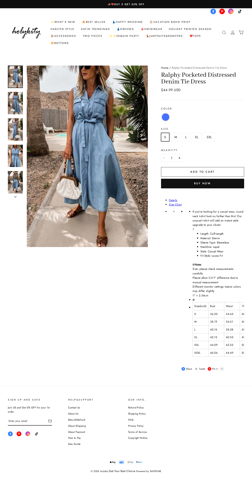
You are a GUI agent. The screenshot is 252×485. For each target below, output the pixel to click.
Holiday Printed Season (190, 29)
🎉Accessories (63, 36)
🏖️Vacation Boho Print (170, 22)
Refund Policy (136, 407)
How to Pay (74, 438)
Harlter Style (62, 29)
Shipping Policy (137, 414)
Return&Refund (76, 420)
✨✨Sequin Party (124, 36)
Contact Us (74, 407)
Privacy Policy (136, 426)
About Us (73, 414)
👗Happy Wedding (127, 22)
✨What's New (63, 22)
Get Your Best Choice (122, 471)
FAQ (130, 420)
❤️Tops (195, 36)
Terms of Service (137, 432)
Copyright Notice (137, 438)
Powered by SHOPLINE (148, 471)
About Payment (76, 432)
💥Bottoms (60, 43)
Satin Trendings (95, 29)
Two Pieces (92, 36)
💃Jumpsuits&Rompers (164, 36)
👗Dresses (125, 29)
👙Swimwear (151, 29)
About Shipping (77, 426)
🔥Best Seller (93, 22)
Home (164, 68)
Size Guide (74, 444)
